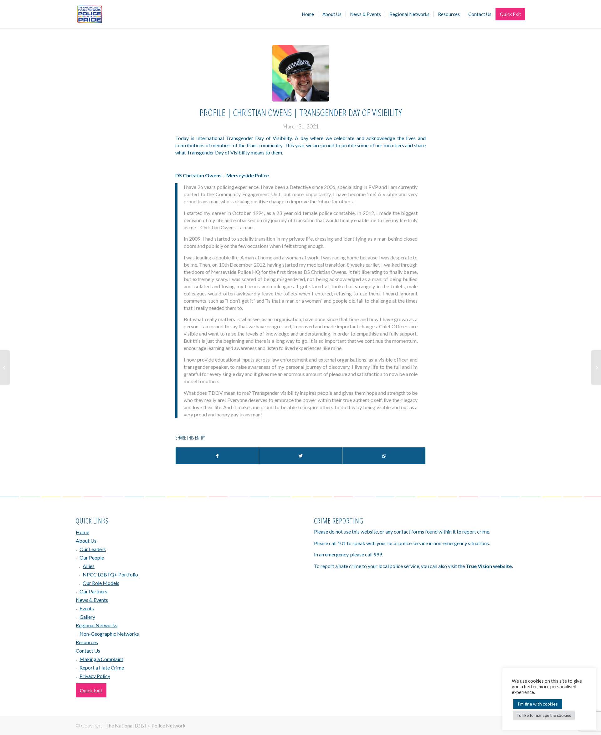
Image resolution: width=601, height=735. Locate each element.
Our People (92, 557)
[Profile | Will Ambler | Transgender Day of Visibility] (5, 367)
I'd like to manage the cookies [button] (544, 715)
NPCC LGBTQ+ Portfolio (110, 574)
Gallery (87, 617)
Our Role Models (101, 583)
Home (82, 532)
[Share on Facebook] (217, 455)
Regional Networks (96, 625)
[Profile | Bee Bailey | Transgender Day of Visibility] (596, 367)
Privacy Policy (95, 676)
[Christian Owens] (300, 73)
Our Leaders (93, 549)
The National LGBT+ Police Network (145, 725)
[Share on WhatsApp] (383, 455)
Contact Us (88, 651)
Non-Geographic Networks (109, 634)
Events (87, 608)
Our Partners (93, 591)
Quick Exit (91, 690)
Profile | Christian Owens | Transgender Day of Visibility (300, 112)
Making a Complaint (101, 659)
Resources (87, 642)
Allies (89, 566)
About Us (86, 541)
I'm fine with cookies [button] (538, 703)
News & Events (92, 600)
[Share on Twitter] (300, 455)
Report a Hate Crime (102, 667)
